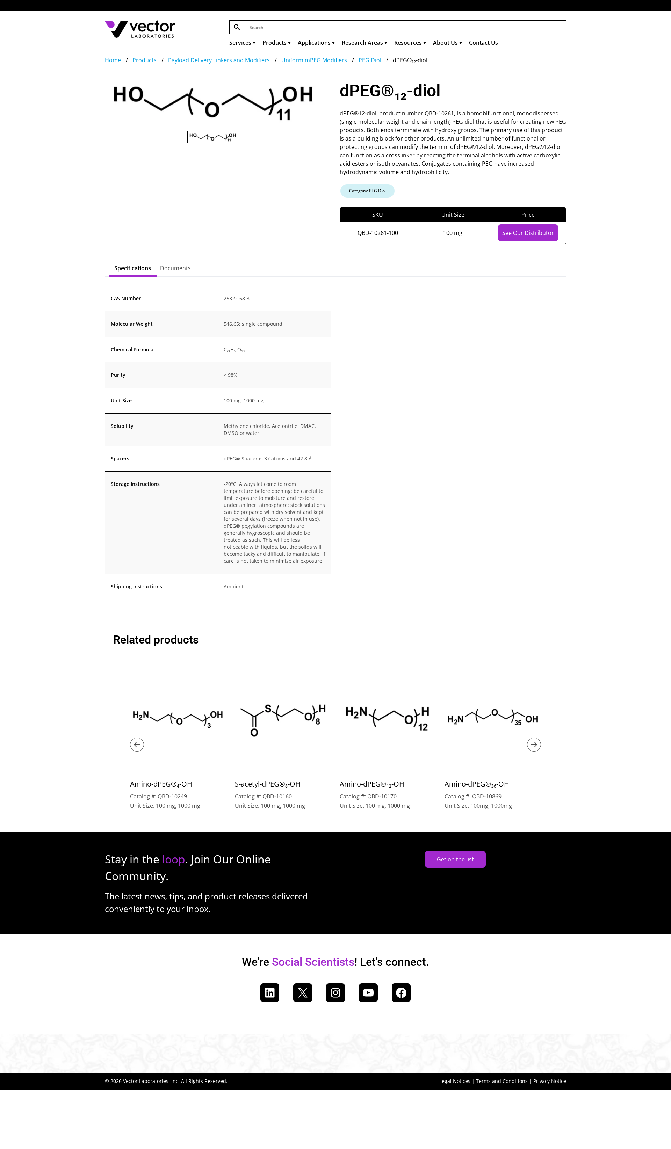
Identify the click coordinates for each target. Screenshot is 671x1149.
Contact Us (483, 42)
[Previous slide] (137, 745)
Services (240, 42)
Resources (408, 42)
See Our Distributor (528, 233)
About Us (445, 42)
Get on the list (455, 859)
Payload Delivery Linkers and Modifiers (219, 60)
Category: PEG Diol (367, 191)
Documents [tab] (175, 268)
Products (274, 42)
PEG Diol (370, 60)
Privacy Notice (549, 1081)
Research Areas (362, 42)
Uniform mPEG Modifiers (314, 60)
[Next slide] (534, 745)
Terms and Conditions (502, 1081)
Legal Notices (454, 1081)
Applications (314, 42)
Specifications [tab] (132, 268)
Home (113, 60)
